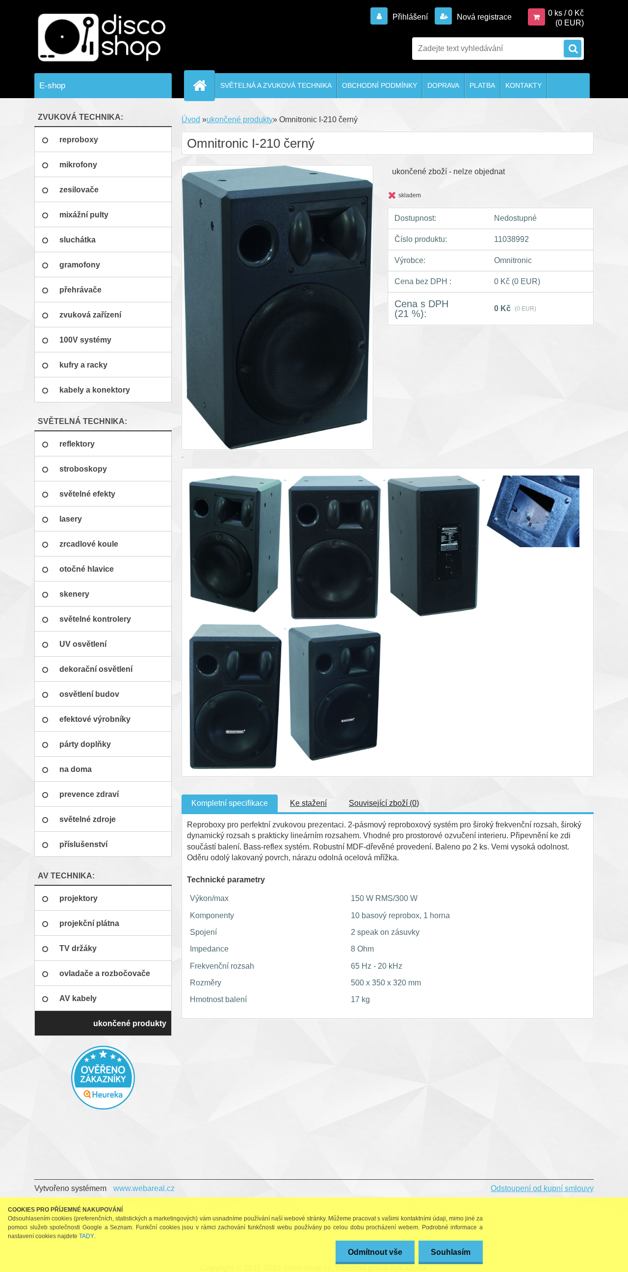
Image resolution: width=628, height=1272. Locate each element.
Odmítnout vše (375, 1252)
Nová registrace (483, 17)
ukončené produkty (240, 119)
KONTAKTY (523, 85)
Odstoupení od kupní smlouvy (542, 1188)
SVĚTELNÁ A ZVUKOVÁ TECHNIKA (276, 85)
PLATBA (482, 85)
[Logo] (101, 37)
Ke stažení (308, 803)
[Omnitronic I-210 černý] (236, 477)
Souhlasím (451, 1252)
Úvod (191, 119)
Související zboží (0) (384, 803)
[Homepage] (203, 85)
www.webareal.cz (144, 1188)
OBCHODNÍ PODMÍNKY (379, 85)
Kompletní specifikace (229, 803)
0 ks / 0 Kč (566, 13)
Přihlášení (410, 17)
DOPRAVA (443, 85)
